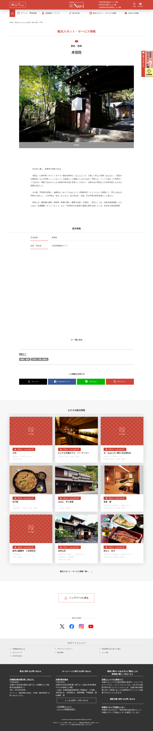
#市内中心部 (17, 459)
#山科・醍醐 (17, 557)
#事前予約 (107, 505)
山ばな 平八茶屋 (65, 502)
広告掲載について (64, 707)
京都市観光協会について (107, 2)
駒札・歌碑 (35, 22)
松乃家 (15, 502)
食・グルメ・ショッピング (24, 449)
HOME (11, 22)
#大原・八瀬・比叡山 (39, 359)
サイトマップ (17, 652)
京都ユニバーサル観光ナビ (112, 679)
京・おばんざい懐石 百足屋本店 (117, 453)
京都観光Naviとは (19, 649)
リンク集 (105, 652)
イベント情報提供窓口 (66, 709)
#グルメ (29, 457)
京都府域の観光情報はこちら (109, 7)
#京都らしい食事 (19, 457)
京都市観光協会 (62, 679)
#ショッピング (26, 554)
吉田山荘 (62, 551)
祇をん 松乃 (109, 551)
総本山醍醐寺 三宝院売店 (24, 551)
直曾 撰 (107, 502)
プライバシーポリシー (65, 649)
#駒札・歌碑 (24, 359)
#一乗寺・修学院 (64, 508)
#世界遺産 (16, 554)
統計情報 (60, 652)
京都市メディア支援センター (113, 707)
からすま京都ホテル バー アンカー (73, 453)
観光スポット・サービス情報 (22, 22)
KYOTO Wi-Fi (17, 656)
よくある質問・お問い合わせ (76, 700)
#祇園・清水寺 (119, 557)
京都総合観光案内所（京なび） (22, 679)
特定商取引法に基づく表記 (111, 649)
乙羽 (14, 453)
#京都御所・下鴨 (19, 508)
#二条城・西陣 (73, 457)
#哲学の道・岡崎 (64, 560)
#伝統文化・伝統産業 (66, 557)
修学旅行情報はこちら (107, 5)
